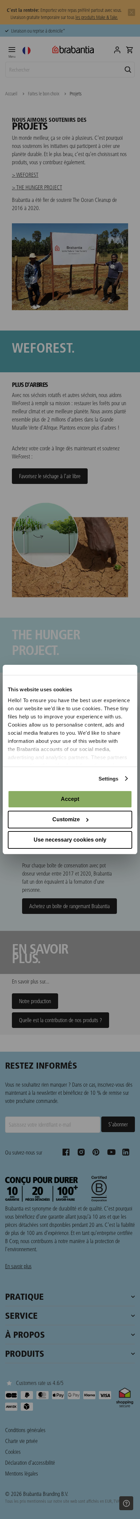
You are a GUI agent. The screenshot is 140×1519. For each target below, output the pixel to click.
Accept (70, 799)
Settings (109, 779)
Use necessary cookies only (70, 840)
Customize (66, 819)
